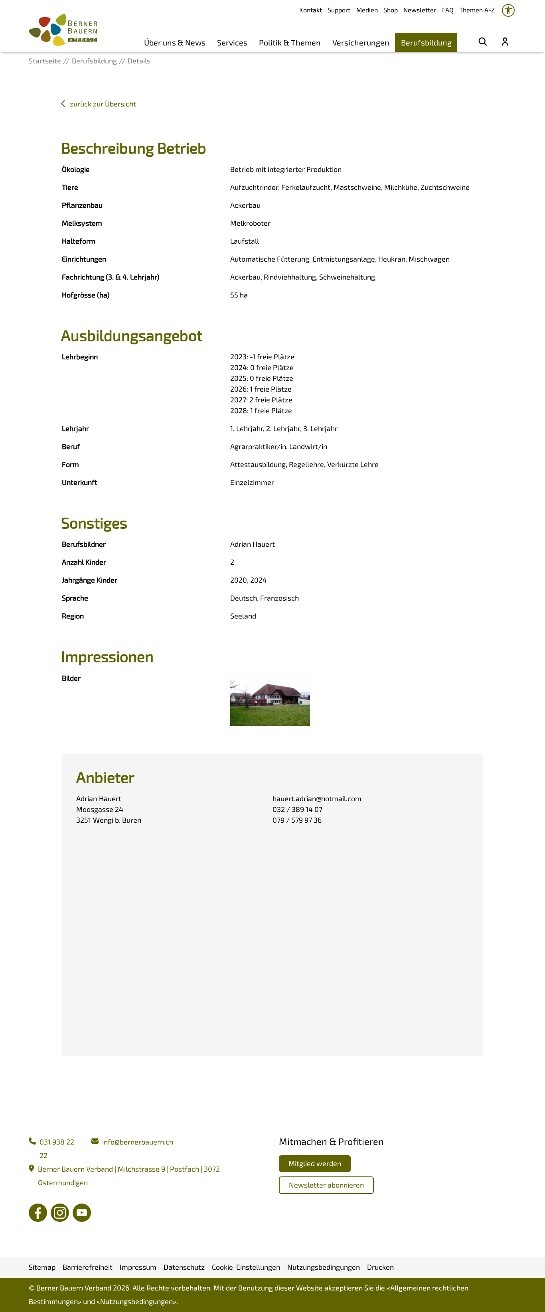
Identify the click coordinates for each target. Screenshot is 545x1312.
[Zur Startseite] (63, 30)
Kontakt (310, 10)
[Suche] (483, 42)
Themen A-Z (477, 10)
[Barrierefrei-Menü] (508, 10)
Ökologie (76, 169)
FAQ (448, 10)
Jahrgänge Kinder (89, 579)
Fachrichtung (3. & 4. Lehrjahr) (110, 276)
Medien (367, 10)
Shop (390, 10)
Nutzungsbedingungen (136, 1301)
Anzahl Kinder (84, 562)
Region (73, 615)
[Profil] (505, 42)
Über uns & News (174, 42)
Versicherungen (360, 42)
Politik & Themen (290, 42)
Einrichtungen (84, 258)
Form (70, 464)
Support (339, 10)
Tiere (70, 187)
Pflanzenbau (82, 205)
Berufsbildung (426, 42)
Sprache (75, 597)
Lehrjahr (75, 428)
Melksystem (82, 223)
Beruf (71, 446)
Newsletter (419, 10)
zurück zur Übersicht (103, 103)
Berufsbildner (84, 544)
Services (232, 42)
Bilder (71, 678)
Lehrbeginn (80, 356)
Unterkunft (79, 482)
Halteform (78, 240)
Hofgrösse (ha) (85, 294)
